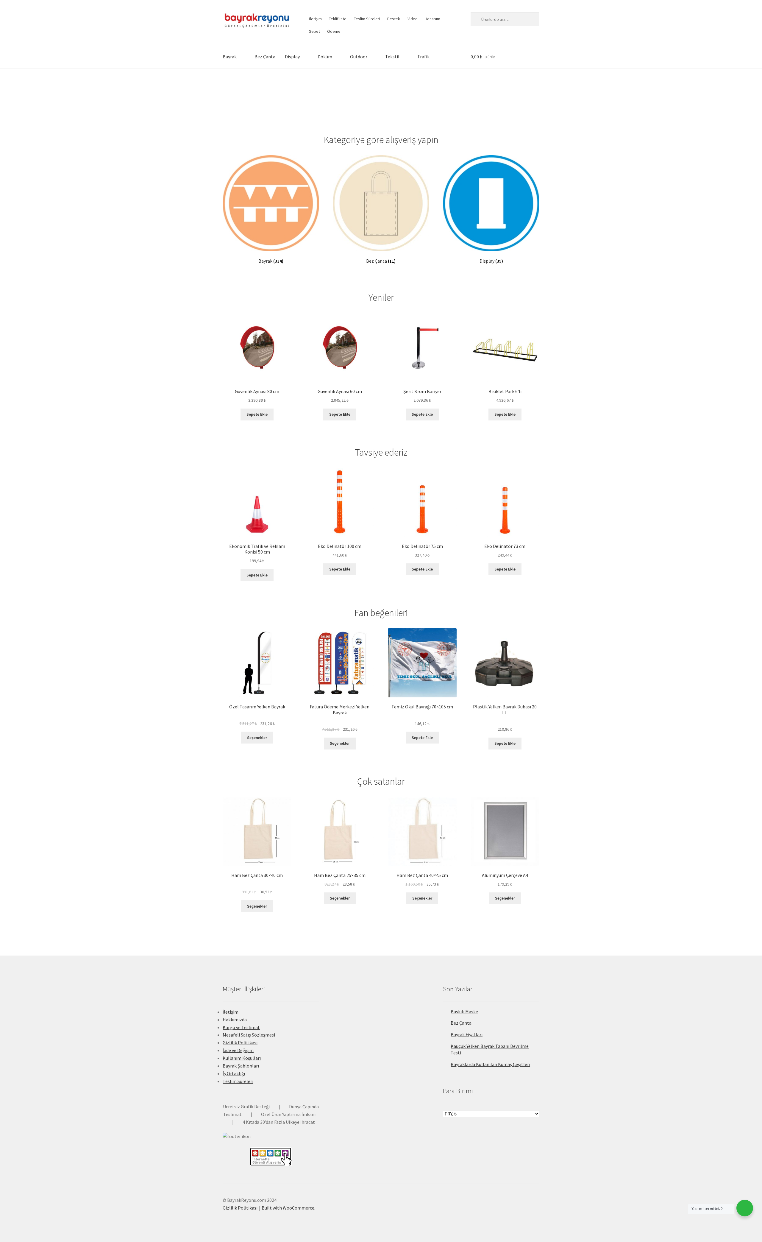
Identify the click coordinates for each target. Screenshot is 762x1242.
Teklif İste (337, 18)
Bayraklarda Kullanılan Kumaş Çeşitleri (490, 1064)
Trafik (423, 57)
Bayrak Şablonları (241, 1066)
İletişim (315, 18)
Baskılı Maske (464, 1012)
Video (412, 18)
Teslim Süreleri (367, 18)
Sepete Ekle (257, 414)
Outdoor (358, 57)
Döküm (325, 57)
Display (292, 57)
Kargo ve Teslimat (241, 1027)
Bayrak (230, 57)
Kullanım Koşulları (242, 1058)
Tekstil (392, 57)
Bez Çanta (264, 57)
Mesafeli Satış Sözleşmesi (249, 1035)
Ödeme (334, 31)
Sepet (314, 31)
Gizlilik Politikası (240, 1042)
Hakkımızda (235, 1020)
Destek (393, 18)
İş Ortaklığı (234, 1073)
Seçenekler (257, 737)
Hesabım (432, 18)
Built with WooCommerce (288, 1208)
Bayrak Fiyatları (467, 1034)
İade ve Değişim (238, 1050)
